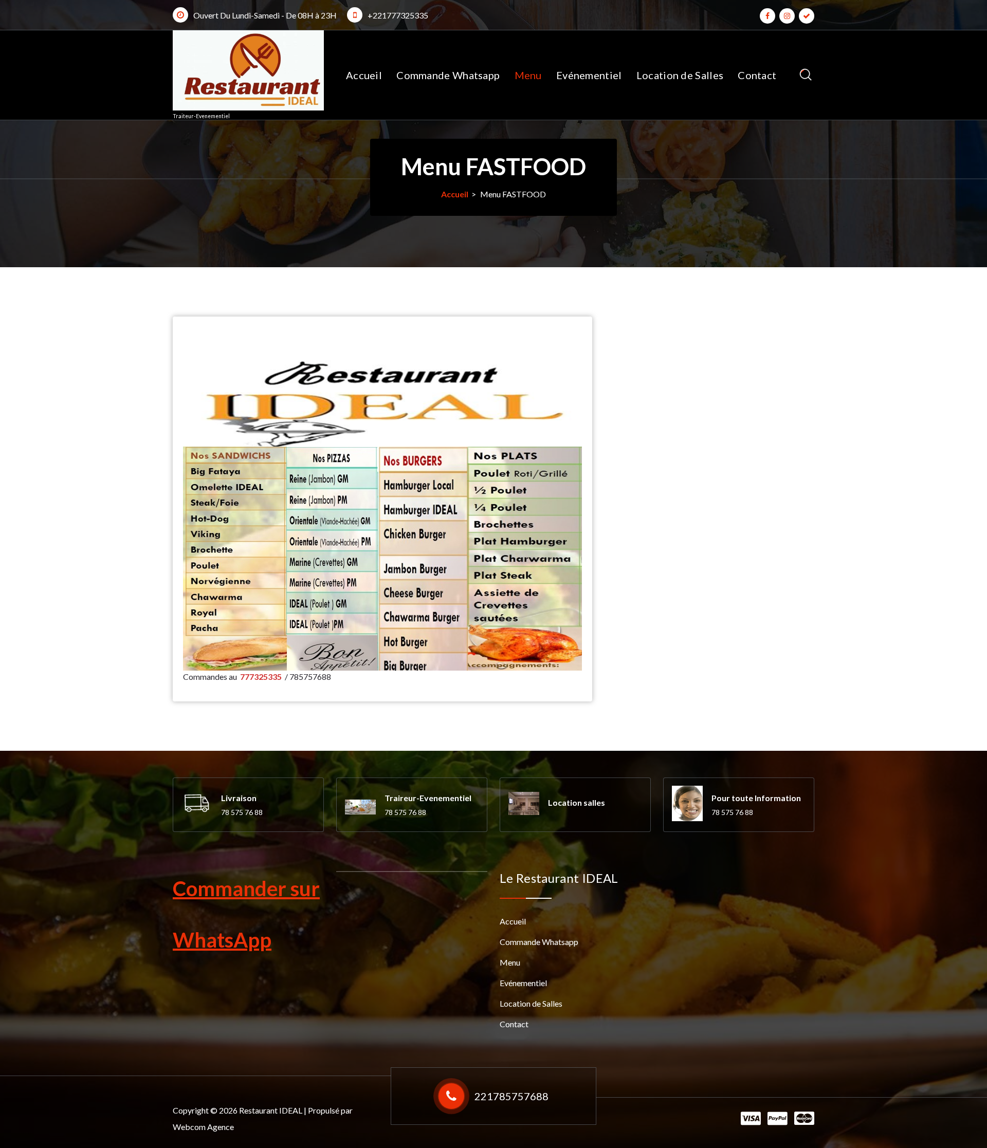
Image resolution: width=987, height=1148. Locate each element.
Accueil (364, 75)
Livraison (239, 798)
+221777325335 (398, 15)
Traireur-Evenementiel (428, 798)
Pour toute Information (756, 798)
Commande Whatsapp (448, 75)
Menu (528, 75)
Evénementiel (589, 75)
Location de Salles (679, 75)
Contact (757, 75)
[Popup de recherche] (805, 74)
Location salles (576, 802)
